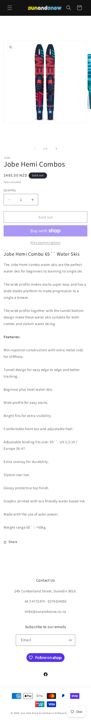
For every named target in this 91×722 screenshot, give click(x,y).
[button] (9, 7)
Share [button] (12, 542)
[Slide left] (35, 148)
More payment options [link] (45, 242)
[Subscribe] (69, 640)
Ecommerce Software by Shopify (59, 713)
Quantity (10, 190)
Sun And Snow (30, 713)
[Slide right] (56, 148)
